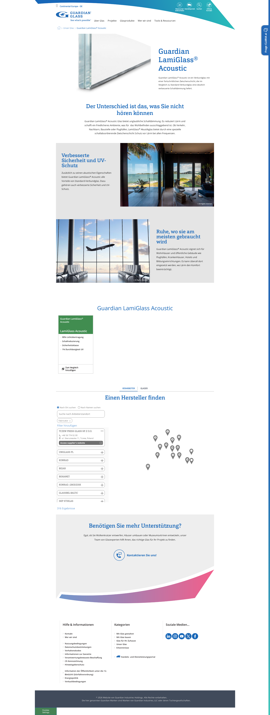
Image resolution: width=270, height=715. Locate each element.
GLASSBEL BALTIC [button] (68, 492)
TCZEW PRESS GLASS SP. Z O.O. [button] (75, 431)
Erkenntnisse (122, 647)
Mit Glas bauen (123, 637)
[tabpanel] (135, 452)
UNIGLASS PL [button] (66, 452)
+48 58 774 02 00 (69, 435)
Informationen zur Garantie (78, 654)
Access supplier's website (72, 443)
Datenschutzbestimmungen (78, 647)
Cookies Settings (45, 711)
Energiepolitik (71, 678)
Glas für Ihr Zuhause (126, 640)
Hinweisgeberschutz (74, 664)
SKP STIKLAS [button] (66, 501)
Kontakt (69, 633)
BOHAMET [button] (64, 476)
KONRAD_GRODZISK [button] (70, 484)
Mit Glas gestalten (125, 633)
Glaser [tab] (144, 388)
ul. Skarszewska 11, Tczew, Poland (78, 438)
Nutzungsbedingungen (76, 643)
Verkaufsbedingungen (75, 681)
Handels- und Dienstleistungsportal (138, 657)
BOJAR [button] (62, 468)
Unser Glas (121, 644)
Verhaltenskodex (73, 650)
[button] (157, 455)
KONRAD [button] (63, 460)
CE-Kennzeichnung (74, 661)
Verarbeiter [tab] (128, 388)
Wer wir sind (71, 637)
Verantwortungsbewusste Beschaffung (83, 657)
